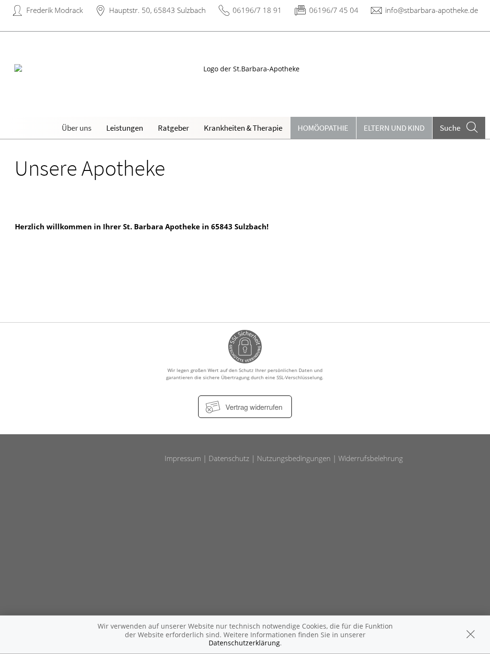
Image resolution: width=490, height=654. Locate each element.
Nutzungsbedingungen (294, 458)
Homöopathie (323, 128)
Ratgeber (173, 128)
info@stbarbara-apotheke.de (431, 10)
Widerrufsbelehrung (370, 458)
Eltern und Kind (394, 128)
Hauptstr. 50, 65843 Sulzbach (157, 10)
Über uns (76, 128)
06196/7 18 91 (257, 10)
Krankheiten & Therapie (243, 128)
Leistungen (124, 128)
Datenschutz (229, 458)
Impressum (183, 458)
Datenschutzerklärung (244, 642)
